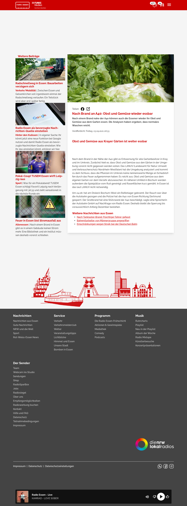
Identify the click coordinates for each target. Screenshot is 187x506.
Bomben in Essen (63, 349)
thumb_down (154, 496)
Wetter (58, 329)
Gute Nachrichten (22, 325)
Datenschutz (20, 417)
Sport (16, 333)
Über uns (18, 396)
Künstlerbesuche (144, 341)
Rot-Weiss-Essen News (26, 337)
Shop (16, 380)
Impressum (19, 425)
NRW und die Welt (23, 329)
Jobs (15, 388)
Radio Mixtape (143, 337)
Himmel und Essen (64, 341)
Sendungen (19, 376)
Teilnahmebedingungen (26, 421)
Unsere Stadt (61, 345)
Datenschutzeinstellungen (59, 466)
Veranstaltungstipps (65, 333)
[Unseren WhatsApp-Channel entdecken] (159, 466)
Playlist (139, 325)
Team (16, 368)
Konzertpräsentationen (147, 345)
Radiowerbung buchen (25, 405)
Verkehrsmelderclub (65, 325)
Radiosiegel (19, 392)
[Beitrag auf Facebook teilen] (82, 109)
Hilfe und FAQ (20, 413)
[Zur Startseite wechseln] (22, 5)
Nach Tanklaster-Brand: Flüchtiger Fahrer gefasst (103, 217)
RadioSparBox (21, 384)
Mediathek (100, 329)
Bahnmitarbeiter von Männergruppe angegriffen (103, 220)
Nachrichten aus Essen (25, 321)
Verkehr (58, 321)
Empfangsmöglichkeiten (26, 400)
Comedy (99, 333)
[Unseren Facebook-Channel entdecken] (165, 466)
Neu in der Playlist (145, 329)
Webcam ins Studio (24, 372)
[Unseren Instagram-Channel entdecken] (171, 466)
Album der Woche (145, 333)
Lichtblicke (60, 337)
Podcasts (100, 337)
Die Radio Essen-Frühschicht (110, 321)
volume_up (147, 497)
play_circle (161, 496)
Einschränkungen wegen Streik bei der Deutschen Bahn (107, 224)
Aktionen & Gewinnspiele (108, 325)
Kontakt (17, 409)
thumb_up (167, 496)
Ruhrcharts (141, 321)
